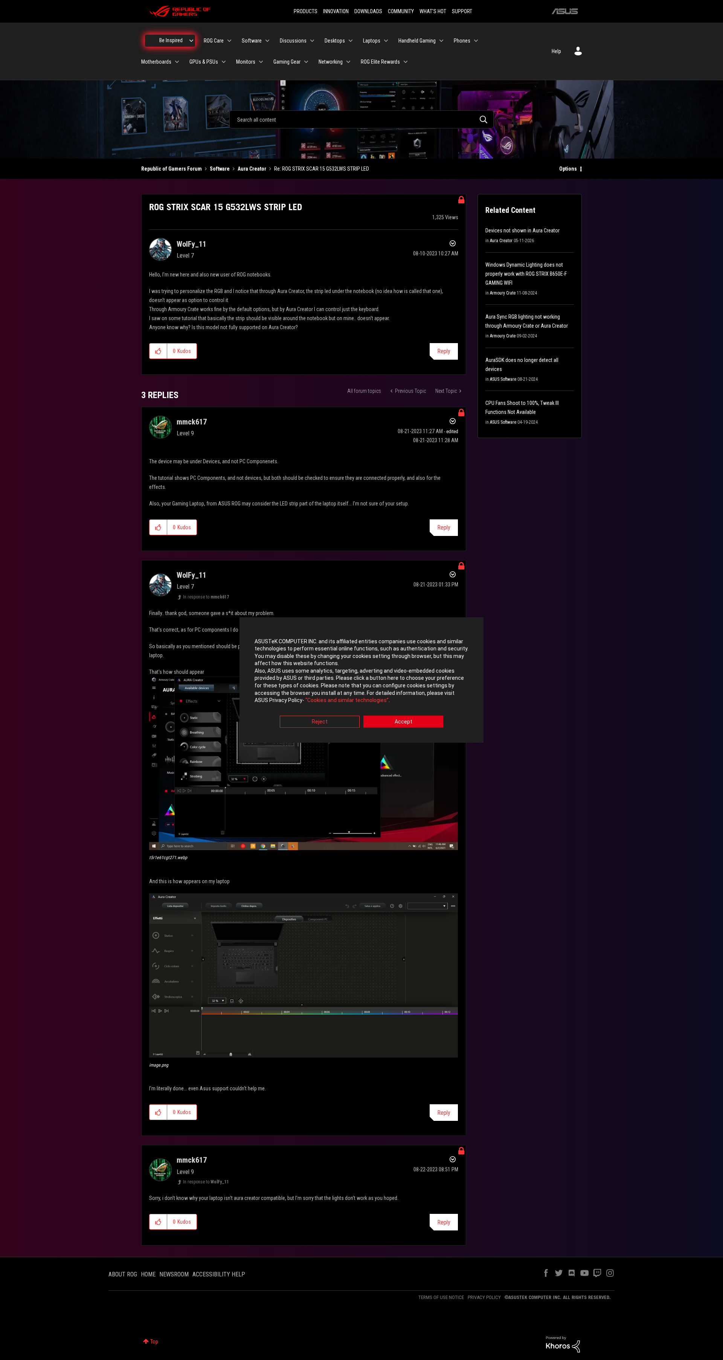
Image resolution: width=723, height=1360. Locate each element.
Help (556, 51)
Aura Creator (252, 169)
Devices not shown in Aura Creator (522, 230)
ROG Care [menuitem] (214, 41)
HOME (148, 1274)
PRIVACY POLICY (484, 1297)
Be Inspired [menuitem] (171, 40)
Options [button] (568, 169)
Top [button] (154, 1342)
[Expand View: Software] (267, 40)
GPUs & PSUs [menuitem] (203, 62)
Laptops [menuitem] (371, 41)
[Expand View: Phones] (476, 40)
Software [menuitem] (252, 41)
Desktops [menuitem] (335, 41)
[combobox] (361, 119)
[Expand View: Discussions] (312, 40)
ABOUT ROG (122, 1274)
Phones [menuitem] (462, 41)
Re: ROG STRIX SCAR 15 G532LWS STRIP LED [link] (321, 169)
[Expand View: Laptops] (386, 40)
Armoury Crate (503, 293)
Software (220, 169)
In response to (206, 597)
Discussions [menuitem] (293, 41)
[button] (158, 351)
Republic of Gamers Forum (171, 169)
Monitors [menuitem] (245, 62)
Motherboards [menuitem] (156, 62)
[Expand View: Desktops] (350, 40)
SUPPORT (462, 11)
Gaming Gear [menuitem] (286, 62)
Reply (443, 351)
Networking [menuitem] (331, 62)
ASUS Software (503, 379)
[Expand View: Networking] (348, 61)
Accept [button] (403, 722)
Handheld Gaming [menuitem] (417, 41)
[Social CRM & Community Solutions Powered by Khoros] (563, 1344)
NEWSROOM (174, 1274)
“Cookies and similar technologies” (347, 701)
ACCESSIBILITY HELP (218, 1274)
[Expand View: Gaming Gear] (306, 61)
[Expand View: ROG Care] (229, 40)
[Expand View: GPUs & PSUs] (223, 61)
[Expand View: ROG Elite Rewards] (405, 61)
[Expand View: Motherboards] (177, 61)
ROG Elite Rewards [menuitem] (380, 62)
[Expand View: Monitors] (261, 61)
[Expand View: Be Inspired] (191, 41)
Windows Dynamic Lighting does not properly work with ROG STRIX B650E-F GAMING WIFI (526, 274)
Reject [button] (320, 722)
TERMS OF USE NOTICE (441, 1297)
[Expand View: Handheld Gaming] (441, 40)
